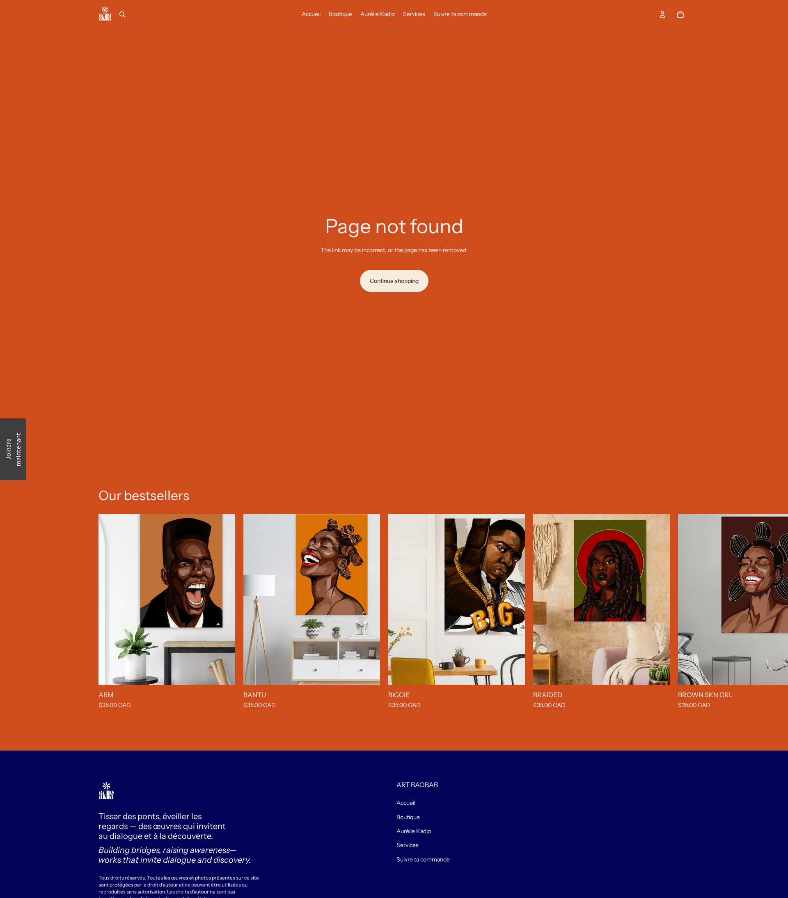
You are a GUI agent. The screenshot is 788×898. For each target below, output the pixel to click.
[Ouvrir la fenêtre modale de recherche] (122, 14)
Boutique (408, 817)
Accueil (405, 802)
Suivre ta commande (423, 859)
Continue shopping (394, 281)
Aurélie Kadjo (413, 831)
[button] (13, 449)
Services (407, 845)
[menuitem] (311, 14)
